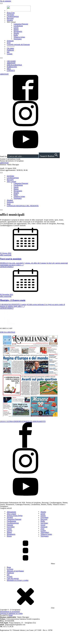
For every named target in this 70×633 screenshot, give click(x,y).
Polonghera (44, 517)
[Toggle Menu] (1, 3)
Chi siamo (10, 48)
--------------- (10, 46)
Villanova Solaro (19, 37)
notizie (43, 514)
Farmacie (10, 525)
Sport (9, 43)
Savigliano (10, 14)
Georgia (9, 530)
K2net (10, 615)
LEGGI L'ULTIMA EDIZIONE (10, 421)
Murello (16, 33)
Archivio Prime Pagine (14, 515)
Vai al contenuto (5, 1)
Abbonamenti (11, 512)
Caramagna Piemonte (21, 24)
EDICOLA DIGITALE (14, 65)
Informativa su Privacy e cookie (17, 580)
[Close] (1, 57)
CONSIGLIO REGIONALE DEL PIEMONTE (23, 206)
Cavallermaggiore (13, 16)
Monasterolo (18, 31)
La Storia (10, 569)
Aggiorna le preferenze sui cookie (11, 613)
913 (8, 321)
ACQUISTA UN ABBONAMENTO (33, 421)
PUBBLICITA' (12, 67)
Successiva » (11, 323)
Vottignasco (18, 39)
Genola (16, 28)
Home (9, 567)
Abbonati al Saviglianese (15, 571)
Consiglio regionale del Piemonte (18, 44)
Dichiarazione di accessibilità (10, 611)
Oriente (43, 515)
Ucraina (43, 530)
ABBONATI (11, 63)
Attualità (10, 20)
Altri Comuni (11, 181)
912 (8, 319)
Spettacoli (10, 41)
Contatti (9, 54)
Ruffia (16, 35)
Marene (16, 29)
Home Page (11, 13)
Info (8, 52)
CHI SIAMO (11, 61)
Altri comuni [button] (11, 22)
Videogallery (45, 532)
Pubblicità (10, 50)
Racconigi (10, 18)
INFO (9, 69)
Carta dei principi (13, 578)
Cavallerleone (18, 26)
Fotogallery (11, 527)
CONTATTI (11, 70)
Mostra (9, 536)
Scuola (43, 525)
